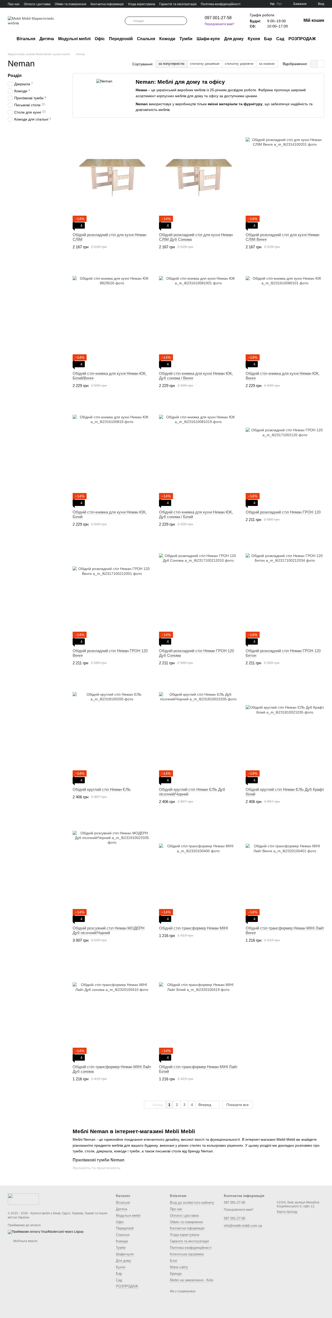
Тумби (185, 39)
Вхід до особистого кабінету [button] (192, 1202)
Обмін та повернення (70, 4)
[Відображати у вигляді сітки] (313, 63)
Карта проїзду (287, 1212)
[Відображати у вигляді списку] (320, 63)
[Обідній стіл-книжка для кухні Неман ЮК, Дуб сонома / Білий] (198, 454)
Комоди (167, 39)
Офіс (100, 39)
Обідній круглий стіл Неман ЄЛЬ (102, 789)
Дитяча (46, 39)
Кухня (254, 39)
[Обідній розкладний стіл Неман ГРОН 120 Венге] (112, 593)
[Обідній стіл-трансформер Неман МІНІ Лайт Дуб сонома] (112, 1009)
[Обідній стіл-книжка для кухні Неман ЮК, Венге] (285, 315)
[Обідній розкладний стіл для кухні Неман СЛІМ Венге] (285, 177)
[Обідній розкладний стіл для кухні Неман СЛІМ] (112, 177)
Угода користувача (141, 4)
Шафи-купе (208, 39)
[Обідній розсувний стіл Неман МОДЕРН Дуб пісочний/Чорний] (112, 870)
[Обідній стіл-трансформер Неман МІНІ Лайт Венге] (285, 870)
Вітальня (26, 39)
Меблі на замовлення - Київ (191, 1280)
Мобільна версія (24, 1241)
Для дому (234, 39)
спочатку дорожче (239, 64)
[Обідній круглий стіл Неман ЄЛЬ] (112, 731)
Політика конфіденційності (220, 4)
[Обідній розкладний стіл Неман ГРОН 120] (285, 454)
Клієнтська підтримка (187, 1254)
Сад (280, 39)
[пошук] (129, 21)
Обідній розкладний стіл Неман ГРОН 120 (283, 512)
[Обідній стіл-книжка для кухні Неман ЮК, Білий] (112, 454)
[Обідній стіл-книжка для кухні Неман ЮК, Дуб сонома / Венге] (198, 315)
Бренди (176, 1273)
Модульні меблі (74, 39)
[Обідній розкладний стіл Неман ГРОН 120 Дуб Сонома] (198, 593)
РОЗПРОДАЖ (302, 39)
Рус (279, 3)
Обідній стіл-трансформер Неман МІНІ (193, 928)
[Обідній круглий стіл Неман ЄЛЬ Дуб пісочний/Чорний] (198, 731)
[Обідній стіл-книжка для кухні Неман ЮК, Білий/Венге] (112, 315)
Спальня (146, 39)
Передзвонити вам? (219, 24)
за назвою (267, 64)
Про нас (14, 4)
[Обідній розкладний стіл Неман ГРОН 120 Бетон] (285, 593)
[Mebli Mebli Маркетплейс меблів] (23, 1199)
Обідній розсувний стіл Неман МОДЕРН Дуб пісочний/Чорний (108, 930)
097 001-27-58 (218, 18)
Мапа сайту (179, 1267)
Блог (173, 1261)
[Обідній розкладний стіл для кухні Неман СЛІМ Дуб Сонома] (198, 177)
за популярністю (171, 64)
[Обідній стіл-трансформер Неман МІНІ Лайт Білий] (198, 1009)
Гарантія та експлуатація (178, 4)
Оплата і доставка (37, 4)
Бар (268, 39)
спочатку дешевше (204, 64)
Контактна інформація (107, 4)
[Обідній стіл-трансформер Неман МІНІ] (198, 870)
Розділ (15, 75)
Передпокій (121, 39)
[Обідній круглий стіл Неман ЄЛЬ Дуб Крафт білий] (285, 731)
